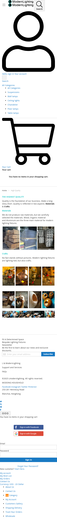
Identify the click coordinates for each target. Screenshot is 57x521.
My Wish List (6, 476)
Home (4, 190)
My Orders (5, 478)
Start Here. (20, 469)
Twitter (24, 386)
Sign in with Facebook (29, 427)
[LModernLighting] (21, 3)
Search (5, 81)
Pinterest (32, 386)
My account (5, 473)
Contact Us (5, 481)
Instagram (16, 386)
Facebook (6, 386)
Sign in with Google (28, 434)
